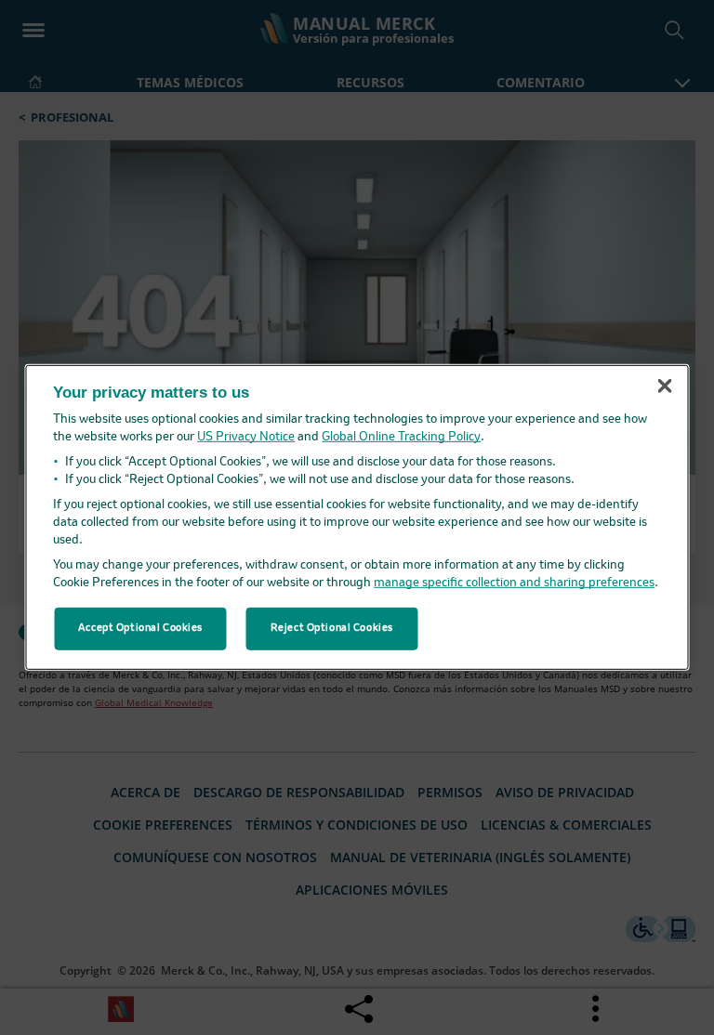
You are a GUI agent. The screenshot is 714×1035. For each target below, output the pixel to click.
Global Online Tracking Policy (401, 437)
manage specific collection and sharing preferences (514, 583)
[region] (357, 517)
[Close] (664, 385)
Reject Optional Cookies (332, 628)
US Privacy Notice (246, 437)
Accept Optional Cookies (140, 628)
